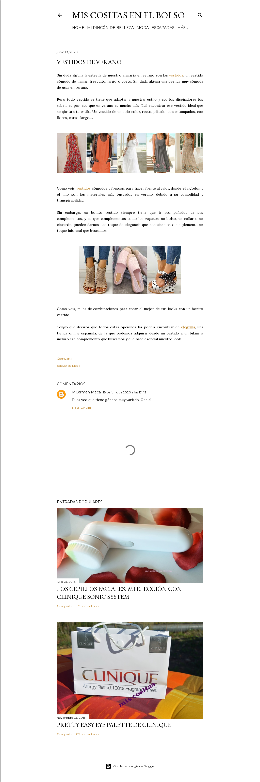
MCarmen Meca (86, 392)
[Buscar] (200, 14)
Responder (82, 407)
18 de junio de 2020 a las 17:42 (124, 392)
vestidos (176, 75)
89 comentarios (87, 734)
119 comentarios (87, 606)
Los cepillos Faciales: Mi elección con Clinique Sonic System (119, 593)
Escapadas (163, 27)
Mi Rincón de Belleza (110, 27)
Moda (143, 27)
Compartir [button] (65, 358)
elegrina (188, 327)
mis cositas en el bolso (128, 15)
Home (78, 27)
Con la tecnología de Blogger (134, 766)
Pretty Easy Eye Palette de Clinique (114, 725)
